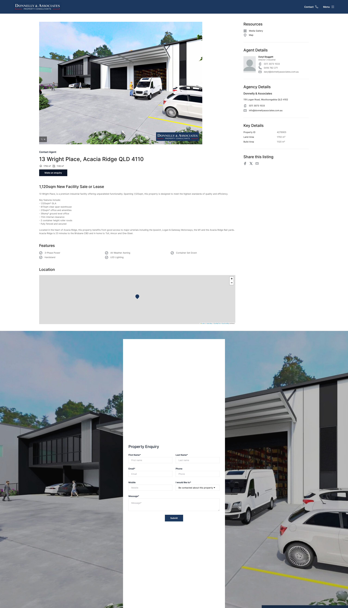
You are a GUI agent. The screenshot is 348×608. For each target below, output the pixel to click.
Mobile (132, 482)
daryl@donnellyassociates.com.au (281, 71)
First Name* (134, 455)
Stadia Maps (209, 323)
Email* (131, 468)
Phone (179, 468)
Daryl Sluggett (265, 56)
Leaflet (203, 323)
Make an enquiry (53, 172)
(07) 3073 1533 (272, 63)
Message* (133, 496)
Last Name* (182, 455)
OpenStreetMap (225, 323)
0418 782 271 (271, 67)
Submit (174, 518)
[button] (138, 297)
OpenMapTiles (217, 323)
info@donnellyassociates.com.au (265, 110)
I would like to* (183, 482)
